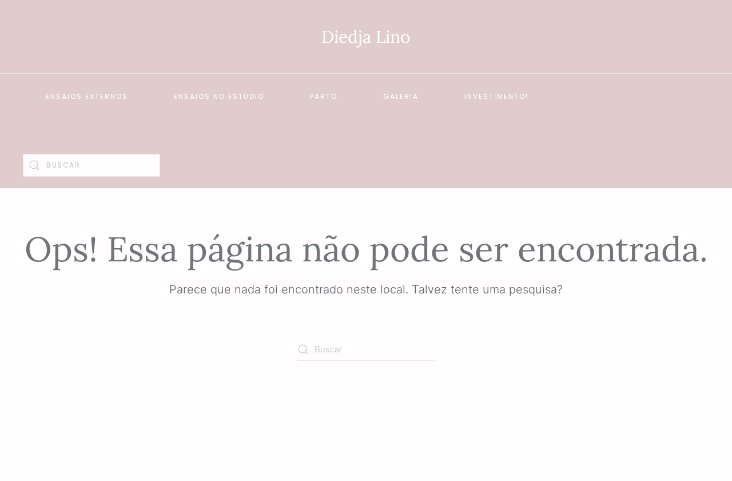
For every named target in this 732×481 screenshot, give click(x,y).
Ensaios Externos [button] (87, 96)
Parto (323, 96)
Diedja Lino (366, 36)
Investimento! (496, 96)
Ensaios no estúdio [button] (219, 96)
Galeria (401, 96)
